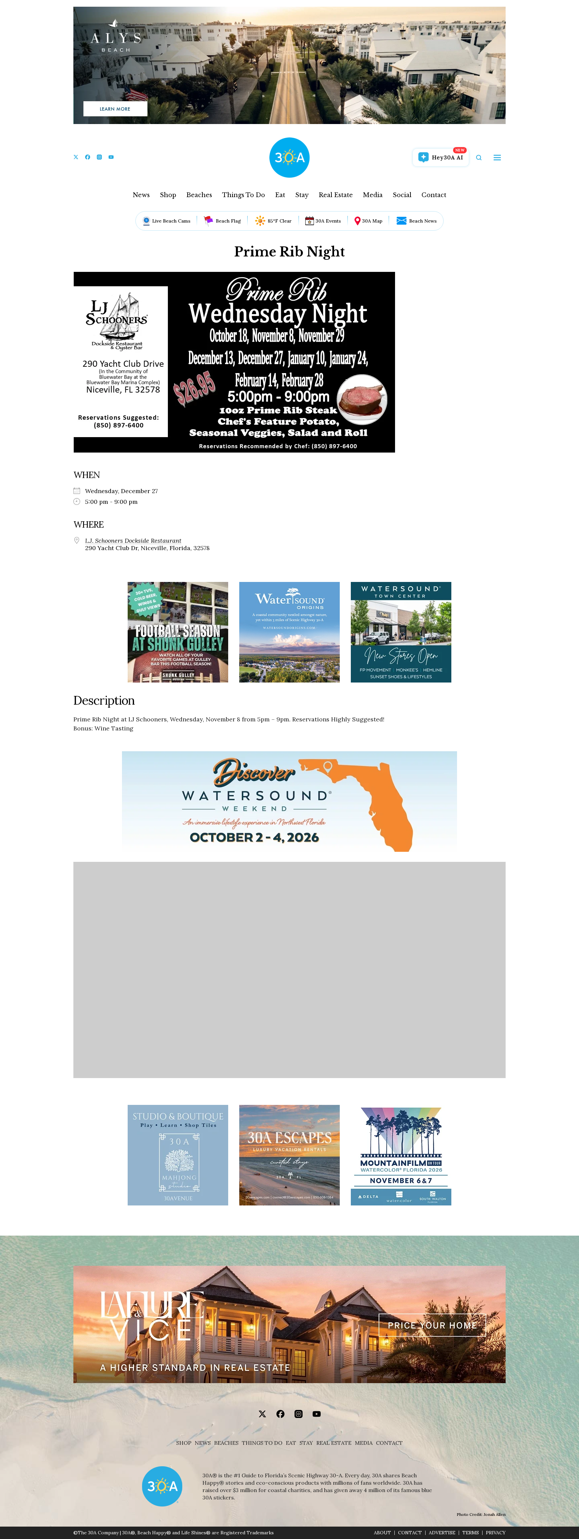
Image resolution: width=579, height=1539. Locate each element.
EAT (291, 1443)
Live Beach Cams (171, 221)
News (141, 195)
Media (373, 195)
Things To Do (243, 195)
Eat (280, 195)
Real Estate (336, 195)
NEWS (203, 1443)
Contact (434, 195)
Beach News (423, 221)
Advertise (442, 1533)
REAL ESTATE (333, 1443)
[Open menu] (497, 157)
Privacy (496, 1533)
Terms (470, 1533)
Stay (302, 195)
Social (402, 195)
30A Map (372, 221)
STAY (306, 1443)
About (382, 1533)
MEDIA (364, 1443)
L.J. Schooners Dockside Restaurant (133, 540)
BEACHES (226, 1443)
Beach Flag (228, 221)
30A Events (328, 221)
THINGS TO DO (262, 1443)
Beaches (199, 195)
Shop (168, 195)
